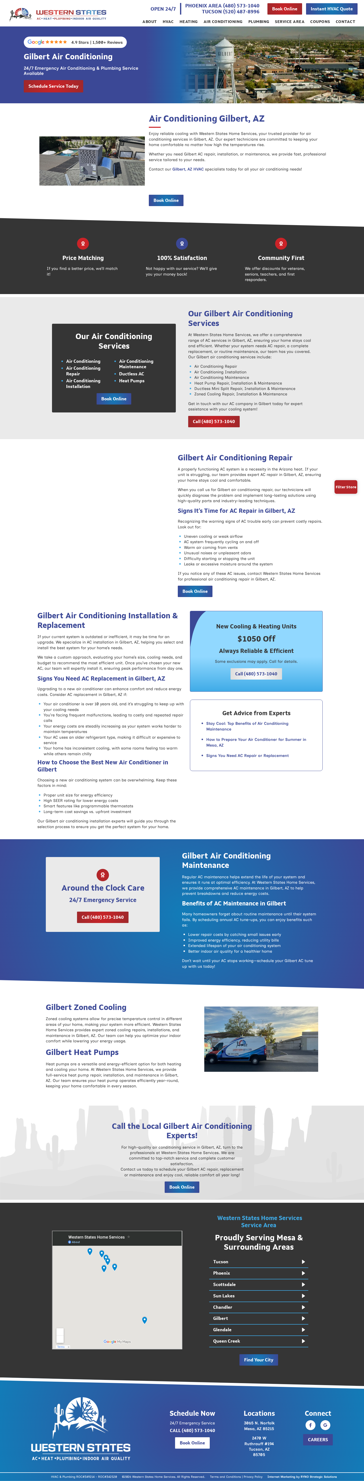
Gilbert (220, 1318)
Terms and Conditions (225, 1477)
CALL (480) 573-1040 (192, 1430)
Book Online (284, 9)
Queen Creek (226, 1341)
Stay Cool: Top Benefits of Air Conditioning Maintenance (247, 726)
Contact (345, 21)
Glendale (222, 1330)
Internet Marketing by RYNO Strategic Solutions (302, 1476)
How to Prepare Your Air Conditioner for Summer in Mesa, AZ (256, 742)
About (149, 21)
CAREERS (318, 1439)
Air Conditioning (223, 21)
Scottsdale (224, 1284)
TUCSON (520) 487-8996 (231, 12)
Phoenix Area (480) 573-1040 (222, 6)
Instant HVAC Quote (332, 9)
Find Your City (258, 1360)
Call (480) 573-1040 (214, 421)
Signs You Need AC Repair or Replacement (248, 755)
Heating (189, 21)
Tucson (220, 1262)
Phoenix (221, 1273)
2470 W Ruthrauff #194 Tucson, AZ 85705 (259, 1446)
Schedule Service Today (53, 86)
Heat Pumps (132, 381)
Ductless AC (131, 374)
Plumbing (258, 21)
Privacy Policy (253, 1476)
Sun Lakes (224, 1296)
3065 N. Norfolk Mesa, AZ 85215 (259, 1425)
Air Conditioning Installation (83, 383)
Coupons (320, 21)
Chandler (222, 1307)
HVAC (168, 21)
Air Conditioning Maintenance (136, 364)
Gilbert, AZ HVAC (188, 169)
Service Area (290, 21)
